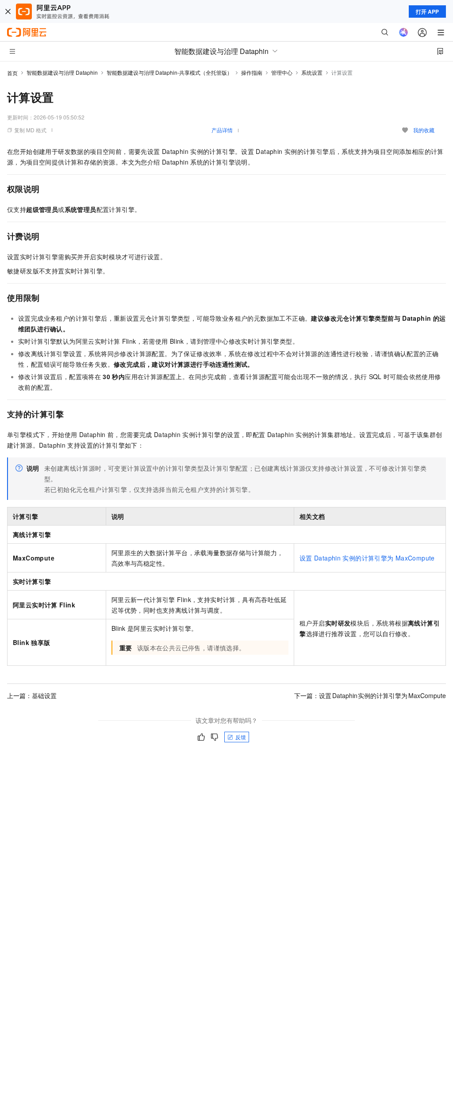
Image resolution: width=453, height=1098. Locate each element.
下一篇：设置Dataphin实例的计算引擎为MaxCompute (370, 695)
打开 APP (427, 11)
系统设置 (311, 72)
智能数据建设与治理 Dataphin (62, 72)
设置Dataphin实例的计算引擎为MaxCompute (367, 557)
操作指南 (251, 72)
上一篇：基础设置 (32, 695)
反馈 (240, 737)
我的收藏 (423, 130)
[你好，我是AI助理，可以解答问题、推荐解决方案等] (403, 32)
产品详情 (222, 130)
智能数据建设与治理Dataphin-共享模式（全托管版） (169, 72)
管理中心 (281, 72)
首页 (12, 73)
